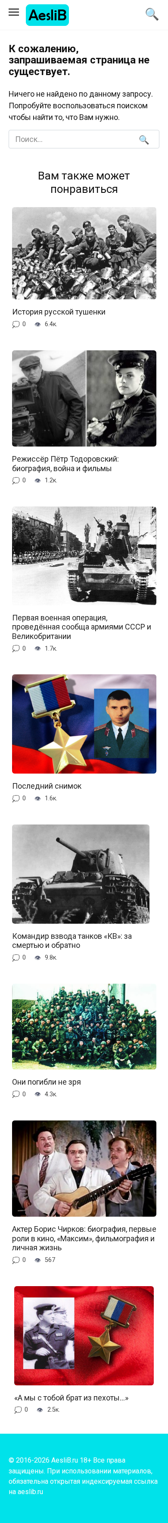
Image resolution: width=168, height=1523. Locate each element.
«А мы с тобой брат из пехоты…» (71, 1397)
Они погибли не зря (46, 1081)
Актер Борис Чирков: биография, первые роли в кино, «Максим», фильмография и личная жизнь (84, 1238)
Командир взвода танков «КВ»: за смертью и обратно (72, 940)
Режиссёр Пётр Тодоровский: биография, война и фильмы (65, 463)
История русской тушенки (59, 311)
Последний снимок (46, 785)
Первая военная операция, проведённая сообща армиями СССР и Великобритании (81, 627)
